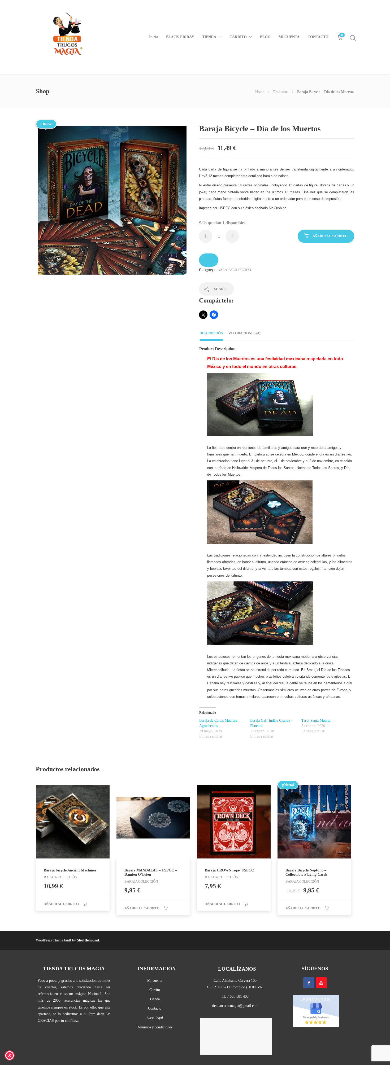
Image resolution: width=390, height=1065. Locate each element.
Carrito (154, 990)
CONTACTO (317, 37)
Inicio (153, 37)
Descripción (211, 333)
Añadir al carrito (330, 236)
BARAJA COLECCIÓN (234, 270)
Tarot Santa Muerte (315, 720)
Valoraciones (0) (244, 333)
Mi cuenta (154, 981)
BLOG (265, 37)
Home (259, 92)
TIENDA (209, 37)
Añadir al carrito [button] (61, 904)
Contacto (154, 1008)
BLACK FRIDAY (180, 37)
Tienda (154, 999)
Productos (280, 92)
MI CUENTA (289, 37)
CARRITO (238, 37)
